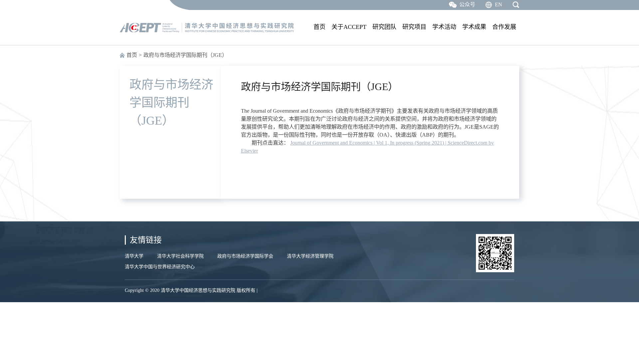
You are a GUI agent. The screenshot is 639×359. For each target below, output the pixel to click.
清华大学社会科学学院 (180, 256)
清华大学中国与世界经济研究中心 (160, 266)
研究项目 (414, 27)
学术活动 (444, 27)
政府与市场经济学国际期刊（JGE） (185, 55)
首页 (319, 27)
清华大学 (134, 256)
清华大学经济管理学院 (310, 256)
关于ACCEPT (348, 27)
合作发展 (504, 27)
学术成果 (474, 27)
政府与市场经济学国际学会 (245, 256)
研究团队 (384, 27)
